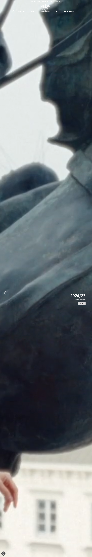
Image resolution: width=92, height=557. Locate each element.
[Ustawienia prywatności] (3, 553)
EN (34, 1)
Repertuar (21, 11)
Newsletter (45, 1)
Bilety (33, 11)
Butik (38, 1)
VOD (51, 1)
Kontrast (32, 1)
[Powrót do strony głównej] (45, 8)
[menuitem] (13, 11)
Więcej (40, 303)
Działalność (69, 11)
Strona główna (13, 11)
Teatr (57, 11)
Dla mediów (57, 1)
